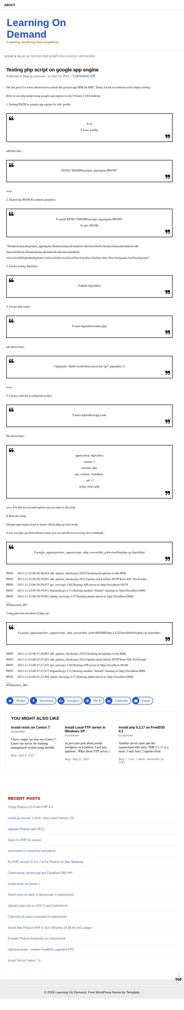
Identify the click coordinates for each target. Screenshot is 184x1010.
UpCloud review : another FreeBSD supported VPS (41, 949)
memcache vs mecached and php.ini (32, 851)
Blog (22, 56)
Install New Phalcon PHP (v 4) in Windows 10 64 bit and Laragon (50, 927)
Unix (131, 759)
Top (178, 979)
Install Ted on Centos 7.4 (24, 960)
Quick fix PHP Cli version (24, 840)
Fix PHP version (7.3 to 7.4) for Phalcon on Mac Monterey (45, 862)
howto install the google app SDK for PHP (68, 87)
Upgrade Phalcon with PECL (26, 829)
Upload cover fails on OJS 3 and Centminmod (37, 905)
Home (8, 56)
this (67, 507)
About (9, 5)
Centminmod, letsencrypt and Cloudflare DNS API (40, 873)
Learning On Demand (36, 28)
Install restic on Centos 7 (30, 727)
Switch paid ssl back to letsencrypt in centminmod (40, 894)
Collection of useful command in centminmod (37, 916)
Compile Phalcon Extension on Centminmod (36, 938)
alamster (39, 76)
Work (141, 759)
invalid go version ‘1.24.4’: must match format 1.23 (41, 818)
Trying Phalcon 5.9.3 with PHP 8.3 (30, 807)
